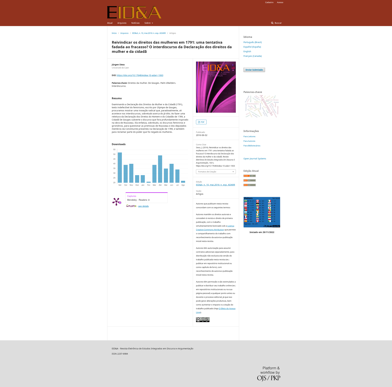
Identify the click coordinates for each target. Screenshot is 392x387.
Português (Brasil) (252, 42)
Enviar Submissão (254, 69)
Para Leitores (249, 136)
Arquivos (121, 22)
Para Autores (249, 141)
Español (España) (252, 46)
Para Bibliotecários (251, 145)
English (247, 51)
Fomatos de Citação (207, 171)
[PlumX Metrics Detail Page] (116, 201)
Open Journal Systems (254, 158)
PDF (202, 122)
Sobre (148, 22)
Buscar (278, 22)
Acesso (280, 2)
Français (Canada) (252, 55)
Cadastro (269, 2)
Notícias (135, 22)
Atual (110, 22)
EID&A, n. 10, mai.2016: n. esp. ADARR (149, 33)
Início (114, 33)
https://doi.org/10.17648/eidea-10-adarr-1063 (140, 75)
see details (143, 206)
